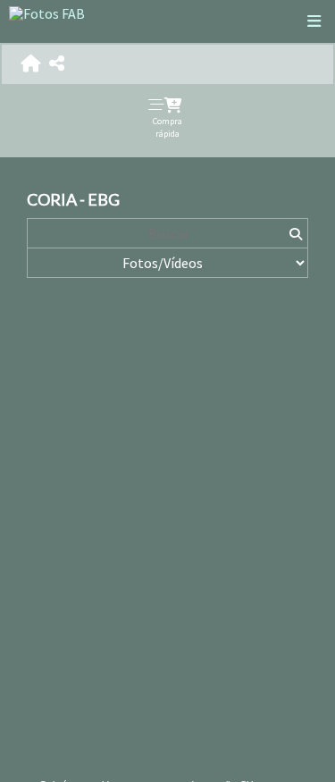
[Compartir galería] (56, 63)
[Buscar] (295, 233)
